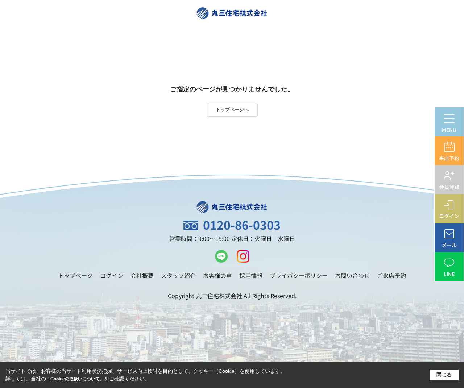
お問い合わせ (352, 275)
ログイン (111, 275)
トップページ (75, 275)
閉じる (444, 374)
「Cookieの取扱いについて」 (75, 378)
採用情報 (250, 275)
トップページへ (232, 109)
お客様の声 (217, 275)
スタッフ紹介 (178, 275)
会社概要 (142, 275)
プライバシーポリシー (299, 275)
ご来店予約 (391, 275)
